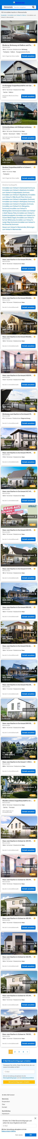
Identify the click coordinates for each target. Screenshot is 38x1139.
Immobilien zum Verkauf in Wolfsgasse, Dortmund (18, 201)
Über (3, 1104)
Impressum (5, 1113)
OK (30, 1135)
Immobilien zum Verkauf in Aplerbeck (14, 190)
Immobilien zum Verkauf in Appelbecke (15, 195)
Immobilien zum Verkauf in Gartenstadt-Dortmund (18, 188)
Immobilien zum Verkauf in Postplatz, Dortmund (17, 204)
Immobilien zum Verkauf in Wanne (17, 15)
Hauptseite (3, 15)
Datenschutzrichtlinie (28, 1078)
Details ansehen (28, 56)
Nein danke (19, 1135)
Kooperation (6, 1101)
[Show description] (35, 45)
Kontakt (4, 1107)
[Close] (35, 1118)
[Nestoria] (19, 3)
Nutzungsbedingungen (10, 1078)
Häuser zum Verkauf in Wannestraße (14, 227)
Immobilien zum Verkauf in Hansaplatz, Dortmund (18, 199)
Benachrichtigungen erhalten (19, 1082)
